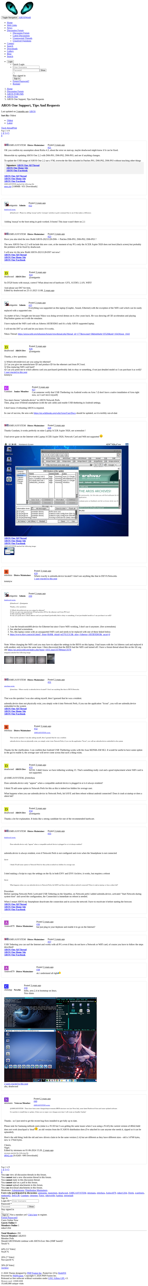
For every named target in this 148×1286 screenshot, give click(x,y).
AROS (32, 111)
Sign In (17, 78)
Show (43, 70)
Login (10, 62)
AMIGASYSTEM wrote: (42, 732)
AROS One (12, 96)
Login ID (6, 1201)
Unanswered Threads (22, 38)
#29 (36, 573)
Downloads (12, 48)
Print (15, 128)
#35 (49, 833)
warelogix (139, 1193)
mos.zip (7, 186)
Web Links (12, 25)
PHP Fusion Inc (34, 1273)
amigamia (42, 1193)
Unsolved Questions (22, 41)
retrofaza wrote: (9, 686)
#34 (31, 811)
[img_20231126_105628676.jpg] (31, 663)
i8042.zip (8, 1155)
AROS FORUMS (15, 94)
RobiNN (62, 1273)
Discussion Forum (15, 30)
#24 (31, 275)
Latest (9, 123)
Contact (10, 43)
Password (6, 1204)
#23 (49, 236)
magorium (52, 1193)
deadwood (63, 1193)
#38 (38, 969)
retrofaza (101, 1193)
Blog (9, 54)
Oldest (10, 120)
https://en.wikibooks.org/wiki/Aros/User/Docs (55, 413)
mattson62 (6, 1195)
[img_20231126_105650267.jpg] (41, 663)
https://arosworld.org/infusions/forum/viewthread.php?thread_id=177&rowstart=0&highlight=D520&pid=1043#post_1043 (74, 334)
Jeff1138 (16, 1195)
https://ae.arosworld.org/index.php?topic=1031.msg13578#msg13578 (39, 649)
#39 (25, 988)
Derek (131, 1193)
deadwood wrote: (10, 209)
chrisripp (34, 1195)
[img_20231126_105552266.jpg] (9, 663)
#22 (30, 205)
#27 (33, 389)
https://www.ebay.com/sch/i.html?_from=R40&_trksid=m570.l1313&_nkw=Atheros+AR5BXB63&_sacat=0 (60, 634)
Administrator (18, 1190)
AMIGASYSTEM (77, 1193)
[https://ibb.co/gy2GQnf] (74, 1040)
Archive (5, 1268)
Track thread (7, 128)
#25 (30, 305)
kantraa (59, 1195)
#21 (49, 147)
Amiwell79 (111, 1193)
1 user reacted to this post (15, 372)
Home (10, 22)
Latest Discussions (21, 35)
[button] (14, 213)
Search (10, 46)
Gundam (25, 1195)
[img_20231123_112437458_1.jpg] (51, 663)
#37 (49, 942)
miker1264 (122, 1193)
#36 (38, 924)
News (9, 28)
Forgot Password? (21, 81)
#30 (30, 596)
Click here (32, 1214)
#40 (35, 1101)
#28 (49, 428)
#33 (31, 767)
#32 (36, 729)
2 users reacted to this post (16, 1084)
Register (16, 84)
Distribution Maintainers (36, 1190)
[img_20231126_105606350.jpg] (20, 663)
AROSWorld (25, 17)
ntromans (91, 1193)
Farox (41, 1195)
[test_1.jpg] (9, 554)
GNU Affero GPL (56, 1278)
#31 (49, 682)
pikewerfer (50, 1195)
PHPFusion (18, 1275)
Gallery (10, 51)
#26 (31, 349)
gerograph (68, 1195)
